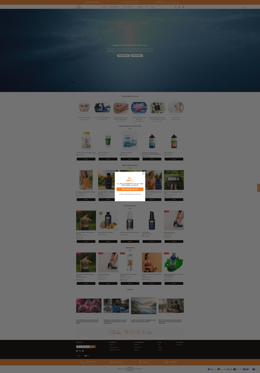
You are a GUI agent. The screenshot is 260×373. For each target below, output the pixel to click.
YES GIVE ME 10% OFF (130, 189)
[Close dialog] (143, 173)
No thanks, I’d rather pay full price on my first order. (130, 194)
